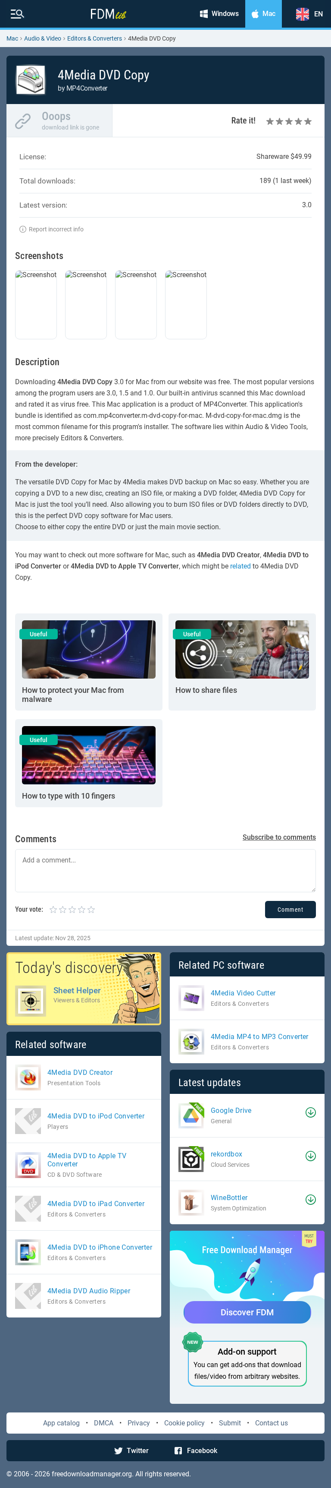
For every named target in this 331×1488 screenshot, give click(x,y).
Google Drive (231, 1110)
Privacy (139, 1423)
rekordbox (227, 1154)
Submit (230, 1423)
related (240, 566)
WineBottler (229, 1198)
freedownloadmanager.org (92, 1474)
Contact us (271, 1423)
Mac (12, 38)
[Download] (311, 1112)
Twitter (138, 1451)
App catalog (61, 1423)
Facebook (202, 1451)
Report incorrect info (56, 229)
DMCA (103, 1423)
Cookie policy (184, 1423)
